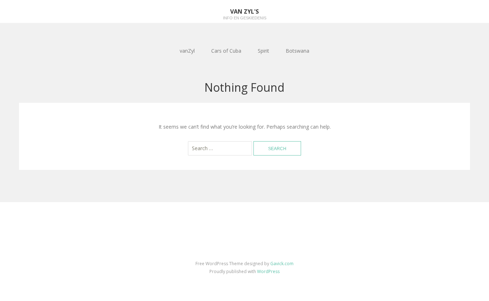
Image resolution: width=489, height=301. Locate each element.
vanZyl (187, 50)
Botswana (297, 50)
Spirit (263, 50)
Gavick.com (282, 264)
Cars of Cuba (226, 50)
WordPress (268, 271)
